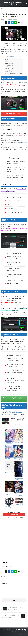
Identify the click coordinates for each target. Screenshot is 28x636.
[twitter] (6, 22)
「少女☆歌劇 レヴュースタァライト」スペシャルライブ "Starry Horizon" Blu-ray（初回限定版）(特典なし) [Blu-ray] (9, 493)
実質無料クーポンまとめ (10, 71)
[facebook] (9, 22)
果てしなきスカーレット (9, 459)
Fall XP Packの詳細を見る (13, 113)
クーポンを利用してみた (10, 70)
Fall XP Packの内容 (9, 63)
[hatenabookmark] (12, 22)
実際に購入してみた (9, 68)
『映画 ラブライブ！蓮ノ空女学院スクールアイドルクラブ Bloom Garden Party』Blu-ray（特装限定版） (18, 443)
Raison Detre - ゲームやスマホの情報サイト (14, 3)
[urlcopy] (22, 22)
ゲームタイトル (10, 66)
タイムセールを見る (14, 514)
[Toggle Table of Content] (20, 60)
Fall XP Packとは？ (9, 61)
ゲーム (3, 576)
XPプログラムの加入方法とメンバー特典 (13, 73)
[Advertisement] (14, 543)
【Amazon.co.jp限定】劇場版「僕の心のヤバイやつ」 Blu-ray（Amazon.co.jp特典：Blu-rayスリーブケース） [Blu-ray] (9, 443)
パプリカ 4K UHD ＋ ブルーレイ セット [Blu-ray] (18, 505)
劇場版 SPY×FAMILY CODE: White (18, 459)
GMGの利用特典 (10, 65)
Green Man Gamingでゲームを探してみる (13, 399)
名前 (2, 595)
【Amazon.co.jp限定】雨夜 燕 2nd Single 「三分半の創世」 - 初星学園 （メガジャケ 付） (18, 479)
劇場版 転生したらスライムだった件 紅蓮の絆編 (18, 494)
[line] (15, 22)
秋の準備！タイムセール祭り (14, 56)
